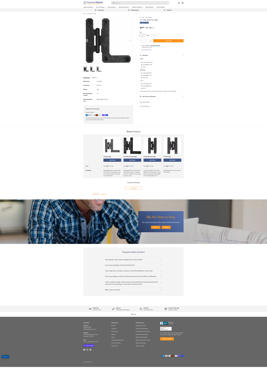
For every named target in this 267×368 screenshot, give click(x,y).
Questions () (103, 194)
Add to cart (168, 41)
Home (84, 13)
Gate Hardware (111, 7)
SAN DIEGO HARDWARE (167, 339)
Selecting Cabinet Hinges (141, 337)
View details (112, 160)
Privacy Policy (114, 346)
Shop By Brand (149, 7)
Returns (113, 337)
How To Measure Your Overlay (143, 331)
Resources (166, 227)
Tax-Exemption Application (117, 340)
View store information (146, 49)
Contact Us (156, 227)
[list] (108, 40)
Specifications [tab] (86, 77)
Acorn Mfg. (142, 17)
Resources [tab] (94, 77)
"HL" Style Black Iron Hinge (91, 13)
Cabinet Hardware (88, 7)
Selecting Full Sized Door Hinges (143, 340)
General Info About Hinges (142, 328)
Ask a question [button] (133, 188)
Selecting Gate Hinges (141, 343)
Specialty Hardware (124, 7)
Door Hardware (100, 7)
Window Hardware (137, 7)
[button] (182, 2)
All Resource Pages (140, 346)
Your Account (114, 331)
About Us (113, 326)
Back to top (133, 314)
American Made (161, 7)
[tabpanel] (108, 91)
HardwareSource (89, 362)
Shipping (113, 334)
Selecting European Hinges (142, 334)
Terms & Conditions (116, 343)
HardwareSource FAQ (141, 326)
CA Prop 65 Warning (144, 106)
